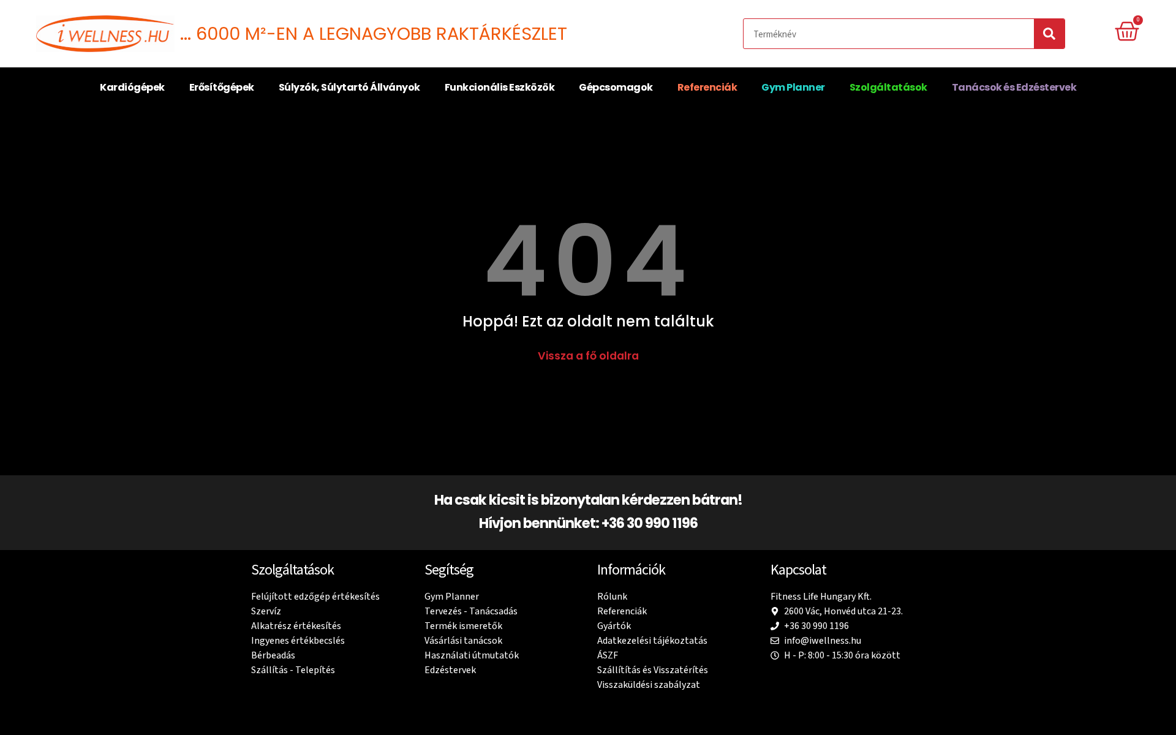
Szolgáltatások (888, 87)
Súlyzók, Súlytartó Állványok (349, 87)
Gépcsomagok (616, 87)
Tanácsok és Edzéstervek (1014, 87)
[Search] (1049, 33)
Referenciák (707, 87)
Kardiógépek (132, 87)
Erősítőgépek (221, 87)
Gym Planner (793, 87)
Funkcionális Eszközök (500, 87)
